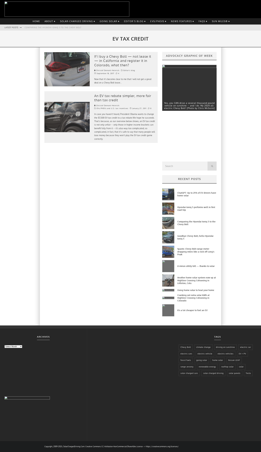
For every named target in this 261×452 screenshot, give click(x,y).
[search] (212, 166)
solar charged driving (213, 373)
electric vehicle (205, 354)
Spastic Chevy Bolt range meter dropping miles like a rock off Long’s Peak (195, 251)
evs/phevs (157, 21)
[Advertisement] (185, 137)
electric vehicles (226, 354)
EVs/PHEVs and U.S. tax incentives (112, 108)
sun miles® (220, 21)
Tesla (248, 373)
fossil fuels (185, 360)
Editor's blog (129, 70)
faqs (202, 21)
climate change (203, 347)
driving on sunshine (225, 347)
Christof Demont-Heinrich (107, 70)
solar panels (234, 373)
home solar (217, 360)
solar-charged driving (76, 21)
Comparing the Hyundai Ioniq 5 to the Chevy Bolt (53, 27)
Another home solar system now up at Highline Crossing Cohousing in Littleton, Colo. (196, 280)
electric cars (186, 354)
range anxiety (186, 367)
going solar (108, 21)
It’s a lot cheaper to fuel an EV (192, 310)
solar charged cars (189, 373)
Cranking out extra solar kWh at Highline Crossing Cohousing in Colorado (193, 298)
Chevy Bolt (185, 347)
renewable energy (207, 367)
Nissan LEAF (234, 360)
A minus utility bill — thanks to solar (196, 266)
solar (241, 367)
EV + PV (242, 354)
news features (181, 21)
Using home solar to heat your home (195, 290)
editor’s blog (133, 21)
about (49, 21)
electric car (245, 347)
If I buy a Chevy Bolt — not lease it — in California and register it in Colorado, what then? (122, 60)
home (36, 21)
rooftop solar (227, 367)
